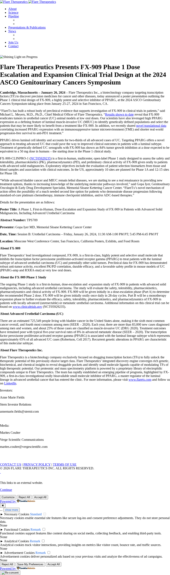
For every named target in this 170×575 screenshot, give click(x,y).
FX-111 (22, 23)
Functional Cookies (17, 529)
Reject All (24, 497)
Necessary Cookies (16, 514)
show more (11, 509)
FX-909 (22, 20)
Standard (36, 514)
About (12, 9)
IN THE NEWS (27, 38)
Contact (13, 46)
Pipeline (13, 16)
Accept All (40, 497)
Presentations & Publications (27, 27)
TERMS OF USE (64, 464)
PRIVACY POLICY (37, 464)
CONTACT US (10, 464)
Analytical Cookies (16, 541)
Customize (8, 497)
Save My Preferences (30, 564)
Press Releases (26, 35)
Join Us (13, 42)
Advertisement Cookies (19, 552)
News (12, 31)
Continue (6, 490)
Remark (35, 529)
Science (13, 12)
